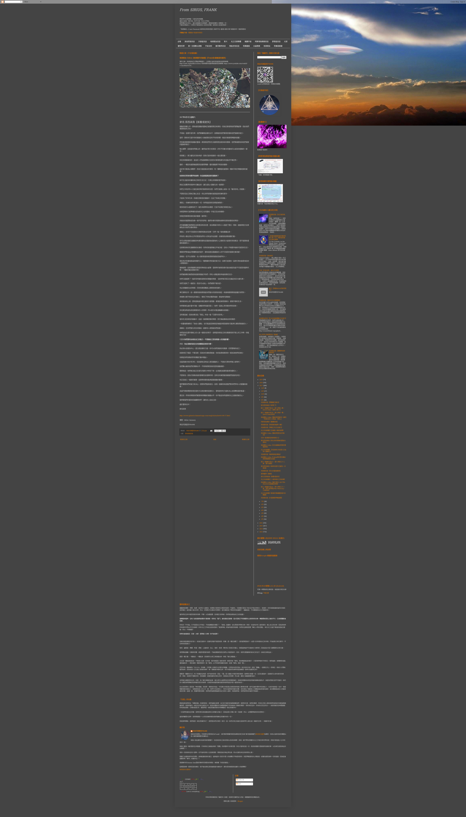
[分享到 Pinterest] (224, 431)
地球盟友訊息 (215, 41)
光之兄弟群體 (236, 41)
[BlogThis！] (217, 431)
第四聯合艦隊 (260, 734)
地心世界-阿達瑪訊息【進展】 (269, 335)
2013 (261, 532)
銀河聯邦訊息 (221, 46)
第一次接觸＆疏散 (195, 46)
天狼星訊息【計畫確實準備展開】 (272, 498)
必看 (179, 41)
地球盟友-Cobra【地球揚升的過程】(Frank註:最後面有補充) (203, 58)
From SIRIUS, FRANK (198, 10)
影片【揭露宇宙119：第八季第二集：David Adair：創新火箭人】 (273, 409)
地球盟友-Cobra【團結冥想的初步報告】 (272, 434)
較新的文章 (183, 440)
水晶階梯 (256, 46)
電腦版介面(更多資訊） (195, 33)
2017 (261, 386)
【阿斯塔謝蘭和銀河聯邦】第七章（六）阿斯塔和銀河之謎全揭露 (277, 238)
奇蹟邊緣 (246, 46)
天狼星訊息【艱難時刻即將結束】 (277, 352)
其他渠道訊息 (190, 41)
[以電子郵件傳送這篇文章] (215, 431)
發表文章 (241, 780)
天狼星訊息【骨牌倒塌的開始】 (271, 454)
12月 (263, 388)
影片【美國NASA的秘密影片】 (277, 289)
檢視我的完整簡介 (185, 770)
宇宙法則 (208, 46)
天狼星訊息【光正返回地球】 (277, 216)
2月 (262, 516)
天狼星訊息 (202, 41)
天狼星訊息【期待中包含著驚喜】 (270, 300)
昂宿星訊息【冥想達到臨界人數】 (272, 425)
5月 (262, 507)
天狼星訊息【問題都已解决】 (270, 402)
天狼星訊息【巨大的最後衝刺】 (271, 471)
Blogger (240, 801)
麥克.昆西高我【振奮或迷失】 (270, 477)
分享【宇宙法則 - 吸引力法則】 (269, 270)
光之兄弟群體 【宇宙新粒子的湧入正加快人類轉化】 (273, 451)
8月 (262, 400)
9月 (262, 397)
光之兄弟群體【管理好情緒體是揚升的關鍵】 (273, 494)
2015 (261, 526)
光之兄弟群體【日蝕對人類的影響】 (272, 430)
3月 (262, 513)
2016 (261, 523)
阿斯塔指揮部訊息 (262, 41)
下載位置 (266, 593)
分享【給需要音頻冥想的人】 (270, 438)
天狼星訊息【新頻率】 (266, 256)
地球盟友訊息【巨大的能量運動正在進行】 (273, 318)
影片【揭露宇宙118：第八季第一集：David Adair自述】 (273, 414)
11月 (262, 391)
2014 (261, 529)
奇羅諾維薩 (278, 46)
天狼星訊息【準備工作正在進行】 (272, 428)
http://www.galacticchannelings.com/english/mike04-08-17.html (205, 416)
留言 (239, 784)
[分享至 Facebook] (222, 431)
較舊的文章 (245, 440)
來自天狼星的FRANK (200, 731)
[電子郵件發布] (211, 431)
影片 (225, 41)
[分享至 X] (220, 431)
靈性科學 (181, 46)
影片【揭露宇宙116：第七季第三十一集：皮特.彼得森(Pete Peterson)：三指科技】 (273, 489)
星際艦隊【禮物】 (267, 474)
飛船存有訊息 (234, 46)
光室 (285, 41)
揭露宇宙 (248, 41)
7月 (262, 502)
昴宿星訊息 (276, 41)
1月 (262, 519)
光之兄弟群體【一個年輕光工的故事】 (273, 479)
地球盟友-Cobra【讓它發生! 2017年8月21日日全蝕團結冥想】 (273, 483)
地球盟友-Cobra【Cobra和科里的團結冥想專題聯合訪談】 (273, 458)
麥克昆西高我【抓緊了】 (269, 405)
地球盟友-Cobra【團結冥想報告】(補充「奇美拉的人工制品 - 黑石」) (273, 418)
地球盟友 (267, 46)
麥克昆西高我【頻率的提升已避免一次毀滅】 (273, 467)
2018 (261, 383)
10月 (263, 394)
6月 (262, 504)
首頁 (214, 440)
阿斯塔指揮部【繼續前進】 (269, 422)
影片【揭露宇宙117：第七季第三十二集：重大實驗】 (273, 463)
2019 (261, 380)
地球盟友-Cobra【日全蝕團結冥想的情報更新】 (273, 446)
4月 (262, 510)
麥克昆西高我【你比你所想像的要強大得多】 (273, 442)
